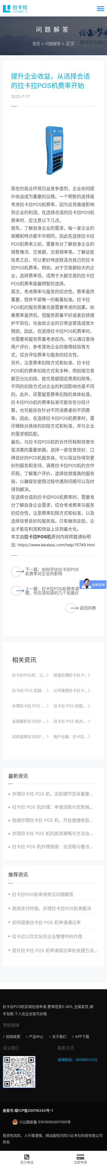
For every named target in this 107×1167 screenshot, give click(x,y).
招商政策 (13, 1036)
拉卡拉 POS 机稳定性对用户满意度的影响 (73, 705)
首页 (36, 43)
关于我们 (59, 1036)
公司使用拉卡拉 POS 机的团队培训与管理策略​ (73, 690)
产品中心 (36, 1036)
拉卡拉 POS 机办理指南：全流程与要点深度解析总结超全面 (55, 846)
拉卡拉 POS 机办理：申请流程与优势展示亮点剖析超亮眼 (55, 807)
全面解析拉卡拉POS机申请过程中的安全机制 (31, 721)
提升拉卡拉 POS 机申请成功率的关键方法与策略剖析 (55, 950)
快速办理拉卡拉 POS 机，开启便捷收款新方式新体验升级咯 (55, 820)
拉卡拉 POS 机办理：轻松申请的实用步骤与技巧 (73, 721)
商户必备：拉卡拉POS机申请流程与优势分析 (73, 736)
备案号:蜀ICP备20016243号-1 (28, 1110)
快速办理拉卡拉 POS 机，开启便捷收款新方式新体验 (73, 675)
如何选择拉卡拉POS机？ (31, 736)
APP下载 (82, 1036)
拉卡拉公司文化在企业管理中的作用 (47, 936)
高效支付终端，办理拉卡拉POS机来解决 (51, 908)
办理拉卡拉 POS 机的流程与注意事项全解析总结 (31, 705)
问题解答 (53, 43)
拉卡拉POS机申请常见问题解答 (43, 894)
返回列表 (88, 608)
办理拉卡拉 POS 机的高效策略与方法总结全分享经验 (55, 833)
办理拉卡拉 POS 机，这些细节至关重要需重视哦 (55, 794)
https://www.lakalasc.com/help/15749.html (56, 544)
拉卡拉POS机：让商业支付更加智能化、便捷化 (31, 675)
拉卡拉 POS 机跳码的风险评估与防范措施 (31, 690)
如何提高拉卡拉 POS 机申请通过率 (46, 922)
